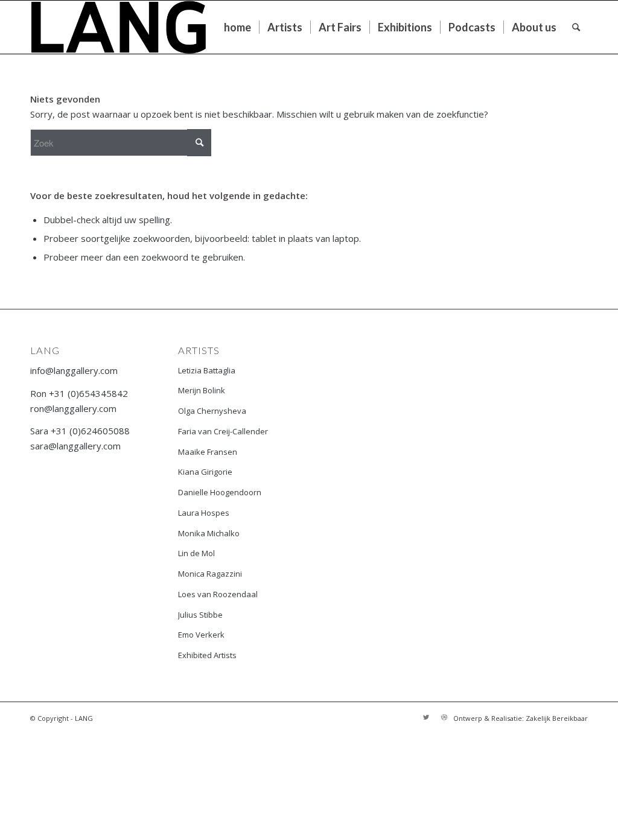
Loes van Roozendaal (218, 594)
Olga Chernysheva (212, 410)
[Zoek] (576, 27)
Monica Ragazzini (210, 573)
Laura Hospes (203, 512)
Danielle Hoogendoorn (219, 492)
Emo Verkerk (201, 634)
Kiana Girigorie (205, 471)
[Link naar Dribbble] (444, 717)
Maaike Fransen (207, 451)
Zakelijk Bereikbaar (557, 718)
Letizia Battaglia (206, 370)
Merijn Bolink (201, 390)
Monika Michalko (209, 533)
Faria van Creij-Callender (223, 431)
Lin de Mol (196, 553)
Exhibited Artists (207, 655)
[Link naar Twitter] (426, 717)
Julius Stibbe (200, 614)
